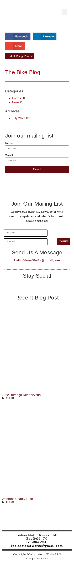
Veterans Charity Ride (17, 499)
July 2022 (18, 118)
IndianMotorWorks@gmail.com (37, 261)
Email (9, 156)
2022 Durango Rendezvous (21, 395)
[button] (64, 12)
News (15, 102)
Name (9, 143)
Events (16, 98)
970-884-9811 (37, 542)
